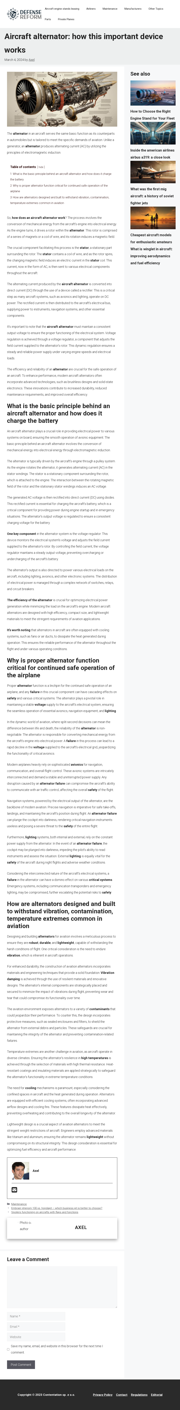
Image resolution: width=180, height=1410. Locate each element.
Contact (121, 1394)
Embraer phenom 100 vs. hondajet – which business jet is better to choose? (56, 1208)
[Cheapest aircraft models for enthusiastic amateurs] (153, 219)
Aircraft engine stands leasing (62, 8)
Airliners (91, 8)
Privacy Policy (102, 1394)
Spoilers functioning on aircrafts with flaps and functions (44, 1212)
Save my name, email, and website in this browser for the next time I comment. (57, 1349)
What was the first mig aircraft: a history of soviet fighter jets (152, 196)
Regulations (139, 1394)
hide (41, 167)
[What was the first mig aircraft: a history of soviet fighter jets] (153, 173)
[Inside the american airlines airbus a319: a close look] (153, 134)
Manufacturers (133, 8)
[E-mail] (14, 1191)
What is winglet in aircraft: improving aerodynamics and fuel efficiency (151, 256)
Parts (48, 19)
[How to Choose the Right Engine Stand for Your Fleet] (153, 94)
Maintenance (110, 8)
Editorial (156, 1394)
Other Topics (156, 8)
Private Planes (66, 19)
